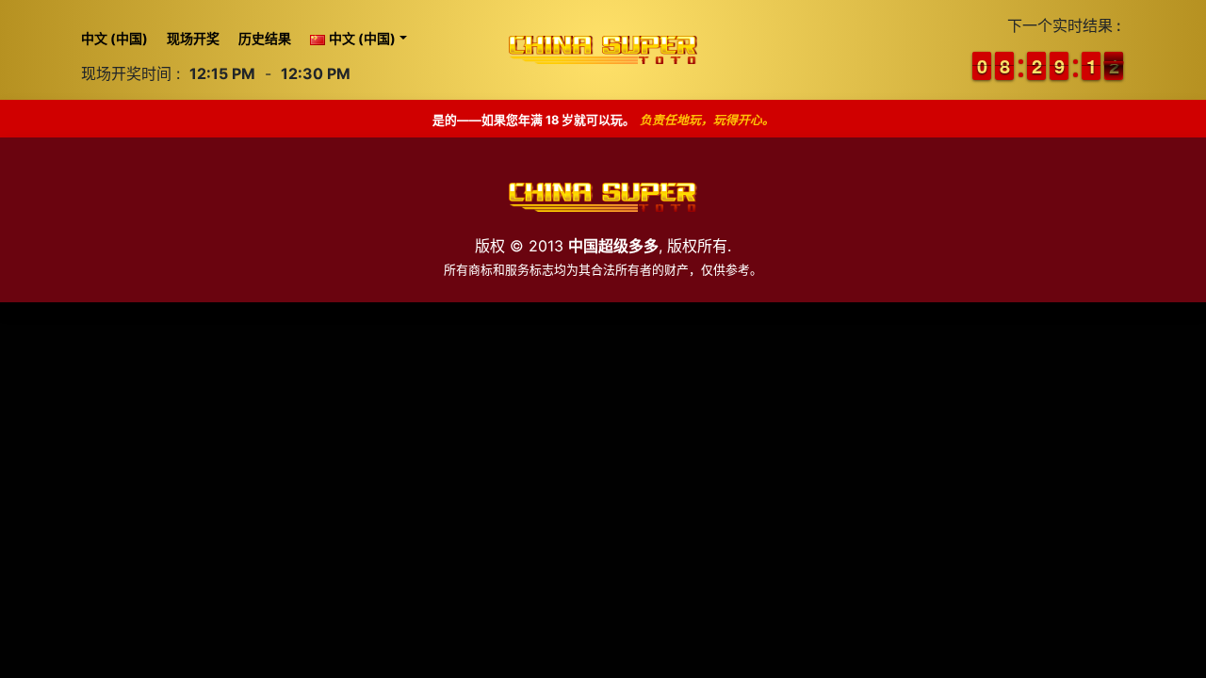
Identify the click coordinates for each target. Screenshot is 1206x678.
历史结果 (264, 38)
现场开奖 (193, 38)
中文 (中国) (114, 38)
